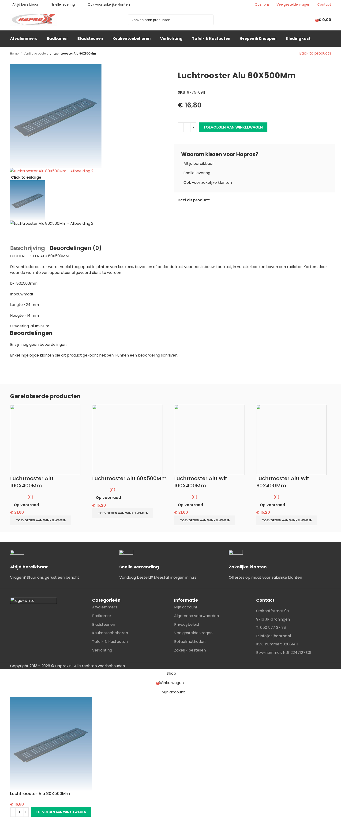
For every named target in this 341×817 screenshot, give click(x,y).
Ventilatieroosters (36, 53)
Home (14, 53)
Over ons (262, 5)
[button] (40, 520)
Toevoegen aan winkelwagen (233, 127)
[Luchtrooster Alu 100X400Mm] (45, 439)
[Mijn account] (308, 20)
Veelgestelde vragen (293, 5)
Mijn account (186, 607)
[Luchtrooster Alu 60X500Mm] (127, 439)
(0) (30, 497)
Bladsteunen (103, 624)
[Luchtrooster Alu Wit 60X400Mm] (291, 439)
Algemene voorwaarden (196, 615)
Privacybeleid (186, 624)
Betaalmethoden (190, 641)
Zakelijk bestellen (190, 650)
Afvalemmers (104, 607)
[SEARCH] (208, 20)
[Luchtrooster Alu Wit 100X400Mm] (209, 439)
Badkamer (101, 615)
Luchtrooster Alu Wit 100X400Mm (200, 482)
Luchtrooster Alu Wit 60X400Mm (282, 482)
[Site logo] (33, 19)
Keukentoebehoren (110, 633)
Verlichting (102, 650)
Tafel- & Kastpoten (110, 641)
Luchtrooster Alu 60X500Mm (129, 478)
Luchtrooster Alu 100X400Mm (31, 482)
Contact (324, 5)
